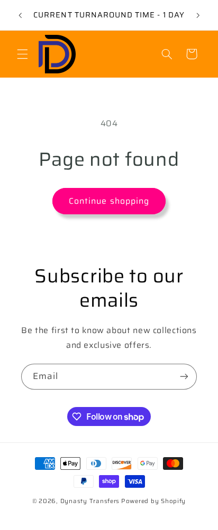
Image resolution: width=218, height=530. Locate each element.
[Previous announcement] (20, 15)
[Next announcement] (198, 15)
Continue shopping (109, 200)
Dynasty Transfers (90, 501)
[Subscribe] (184, 377)
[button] (22, 54)
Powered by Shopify (153, 501)
